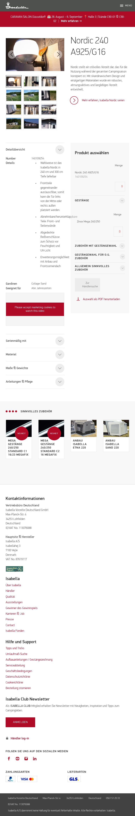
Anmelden (20, 722)
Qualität (10, 596)
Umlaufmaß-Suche (17, 654)
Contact (10, 625)
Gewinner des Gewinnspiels (22, 608)
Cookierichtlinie (14, 682)
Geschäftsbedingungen (19, 671)
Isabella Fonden (15, 630)
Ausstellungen (14, 602)
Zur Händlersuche (90, 285)
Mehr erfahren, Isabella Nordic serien (103, 100)
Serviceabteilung (15, 665)
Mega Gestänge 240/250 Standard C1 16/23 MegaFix (18, 447)
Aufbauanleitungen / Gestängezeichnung (29, 659)
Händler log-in (20, 738)
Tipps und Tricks (15, 648)
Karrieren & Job (15, 613)
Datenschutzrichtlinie (18, 676)
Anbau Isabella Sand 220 (112, 444)
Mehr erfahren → (71, 21)
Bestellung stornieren (18, 688)
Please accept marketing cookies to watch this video (35, 309)
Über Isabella (13, 585)
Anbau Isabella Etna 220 (80, 444)
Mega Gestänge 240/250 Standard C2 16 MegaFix (50, 447)
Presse (10, 619)
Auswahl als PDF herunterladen (98, 299)
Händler (10, 591)
